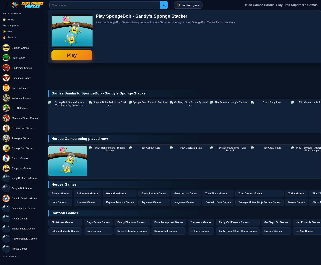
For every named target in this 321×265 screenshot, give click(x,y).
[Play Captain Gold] (148, 161)
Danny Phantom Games (131, 222)
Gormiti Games (273, 231)
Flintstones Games (62, 222)
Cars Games (94, 231)
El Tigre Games (200, 231)
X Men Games (296, 193)
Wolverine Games (116, 193)
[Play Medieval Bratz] (189, 161)
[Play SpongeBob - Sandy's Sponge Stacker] (67, 161)
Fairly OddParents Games (234, 222)
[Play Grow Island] (270, 161)
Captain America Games (120, 202)
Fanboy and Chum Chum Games (238, 231)
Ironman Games (86, 202)
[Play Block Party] (270, 115)
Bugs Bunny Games (98, 222)
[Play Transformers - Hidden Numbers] (108, 161)
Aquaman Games (151, 202)
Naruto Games (296, 202)
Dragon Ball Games (165, 231)
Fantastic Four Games (218, 202)
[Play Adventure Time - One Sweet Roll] (229, 161)
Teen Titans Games (216, 193)
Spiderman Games (87, 193)
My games (13, 25)
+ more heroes (10, 256)
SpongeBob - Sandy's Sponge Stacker (71, 37)
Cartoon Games (64, 213)
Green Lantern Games (154, 193)
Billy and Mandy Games (65, 231)
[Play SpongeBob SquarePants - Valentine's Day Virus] (67, 115)
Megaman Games (184, 202)
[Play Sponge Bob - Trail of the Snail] (108, 115)
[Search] (164, 5)
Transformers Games (250, 193)
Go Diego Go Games (276, 222)
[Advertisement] (290, 37)
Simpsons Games (201, 222)
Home (10, 19)
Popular (12, 37)
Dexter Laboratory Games (132, 231)
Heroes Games (64, 184)
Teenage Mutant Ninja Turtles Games (260, 202)
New (9, 31)
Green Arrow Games (186, 193)
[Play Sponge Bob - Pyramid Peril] (148, 115)
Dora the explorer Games (168, 222)
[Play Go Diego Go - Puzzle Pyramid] (189, 115)
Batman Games (60, 193)
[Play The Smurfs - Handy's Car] (229, 115)
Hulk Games (59, 202)
